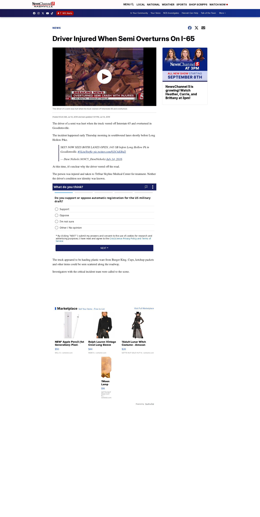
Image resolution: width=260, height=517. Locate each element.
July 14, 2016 (114, 159)
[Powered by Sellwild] (149, 404)
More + (222, 13)
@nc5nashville (53, 13)
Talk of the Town (208, 13)
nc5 (44, 13)
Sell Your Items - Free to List (92, 309)
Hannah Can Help (190, 13)
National (153, 4)
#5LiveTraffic (85, 151)
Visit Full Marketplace (144, 308)
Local (141, 4)
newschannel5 (35, 13)
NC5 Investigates (171, 13)
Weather (168, 4)
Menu (127, 4)
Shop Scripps (198, 4)
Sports (181, 4)
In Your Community (139, 13)
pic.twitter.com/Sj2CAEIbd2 (110, 151)
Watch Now (217, 4)
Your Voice (156, 13)
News (57, 27)
